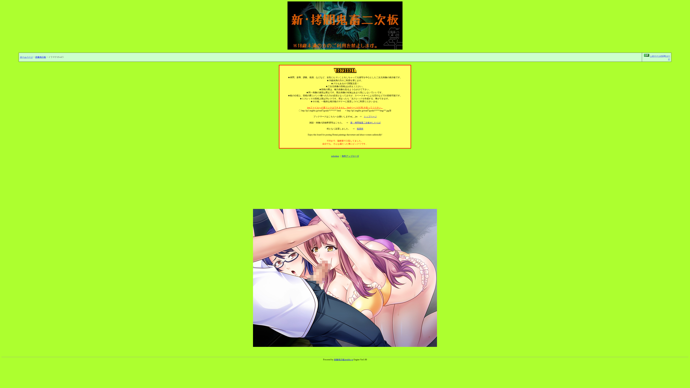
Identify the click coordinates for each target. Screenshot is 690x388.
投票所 (360, 129)
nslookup (335, 156)
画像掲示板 (40, 57)
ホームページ (26, 57)
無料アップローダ (350, 156)
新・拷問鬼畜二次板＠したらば (365, 122)
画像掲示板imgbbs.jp (343, 359)
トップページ (370, 116)
